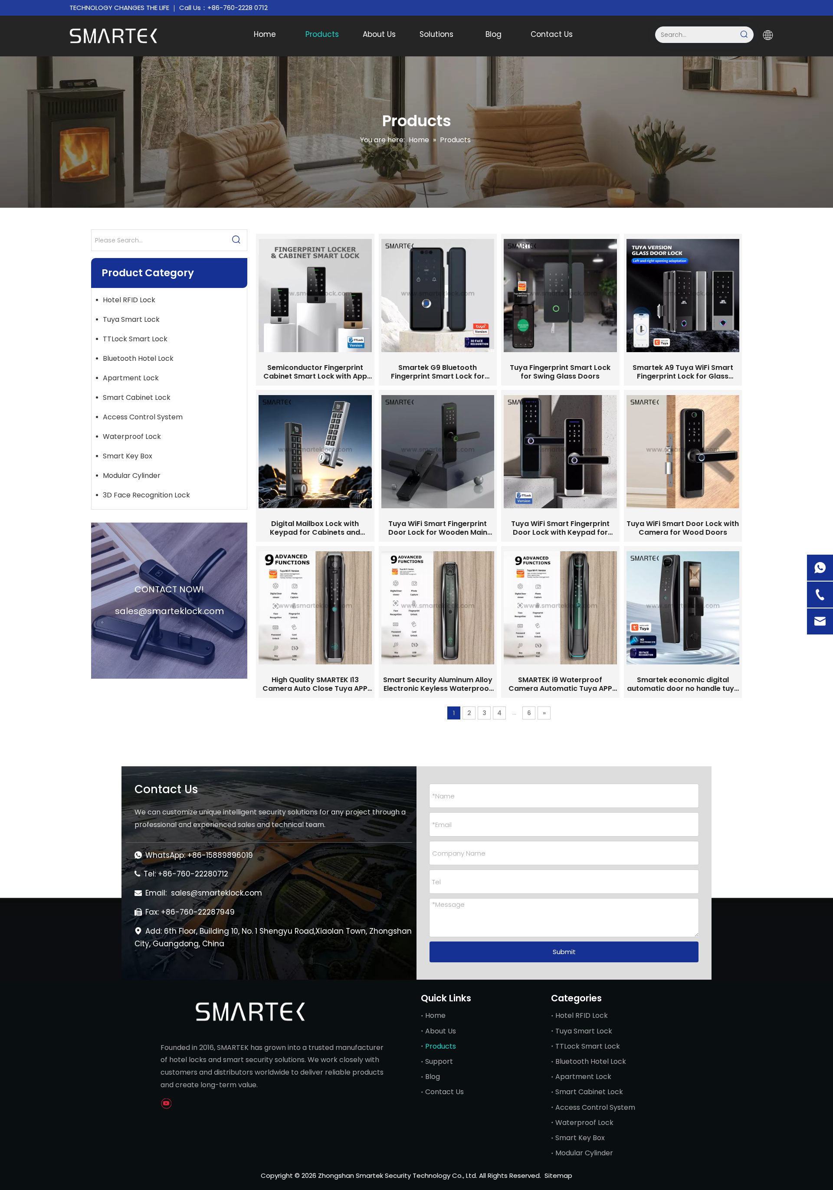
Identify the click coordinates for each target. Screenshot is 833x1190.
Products (440, 1046)
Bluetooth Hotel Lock (138, 358)
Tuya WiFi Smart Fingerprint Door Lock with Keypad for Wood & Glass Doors (560, 528)
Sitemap (558, 1175)
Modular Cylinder (132, 476)
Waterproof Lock (132, 436)
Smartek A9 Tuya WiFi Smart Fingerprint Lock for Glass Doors (683, 372)
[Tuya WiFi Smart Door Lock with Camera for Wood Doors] (683, 451)
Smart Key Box (127, 456)
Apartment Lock (131, 378)
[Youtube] (166, 1103)
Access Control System (143, 417)
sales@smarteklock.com (216, 893)
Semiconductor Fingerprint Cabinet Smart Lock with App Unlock (315, 372)
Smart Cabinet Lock (137, 397)
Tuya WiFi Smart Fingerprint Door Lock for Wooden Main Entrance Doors (437, 528)
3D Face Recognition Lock (146, 495)
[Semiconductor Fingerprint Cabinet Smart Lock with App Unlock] (315, 295)
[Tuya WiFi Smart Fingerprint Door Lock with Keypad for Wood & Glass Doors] (560, 451)
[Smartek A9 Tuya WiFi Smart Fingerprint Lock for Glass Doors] (683, 295)
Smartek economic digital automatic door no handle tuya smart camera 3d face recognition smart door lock (683, 684)
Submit (564, 951)
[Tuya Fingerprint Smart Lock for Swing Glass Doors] (560, 295)
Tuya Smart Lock (131, 319)
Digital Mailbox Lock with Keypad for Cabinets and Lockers (315, 528)
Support (439, 1061)
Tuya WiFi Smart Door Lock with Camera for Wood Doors (682, 528)
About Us (440, 1031)
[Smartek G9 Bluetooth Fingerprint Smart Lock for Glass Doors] (438, 295)
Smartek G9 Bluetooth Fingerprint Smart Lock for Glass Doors (438, 372)
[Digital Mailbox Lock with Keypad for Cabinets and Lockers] (315, 451)
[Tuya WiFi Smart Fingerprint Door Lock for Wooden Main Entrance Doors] (438, 451)
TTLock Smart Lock (135, 339)
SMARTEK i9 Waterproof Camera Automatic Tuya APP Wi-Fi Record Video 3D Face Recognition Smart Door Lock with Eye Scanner (560, 684)
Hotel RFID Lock (129, 300)
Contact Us (444, 1092)
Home (435, 1015)
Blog (432, 1077)
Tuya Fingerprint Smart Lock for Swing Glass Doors (560, 372)
